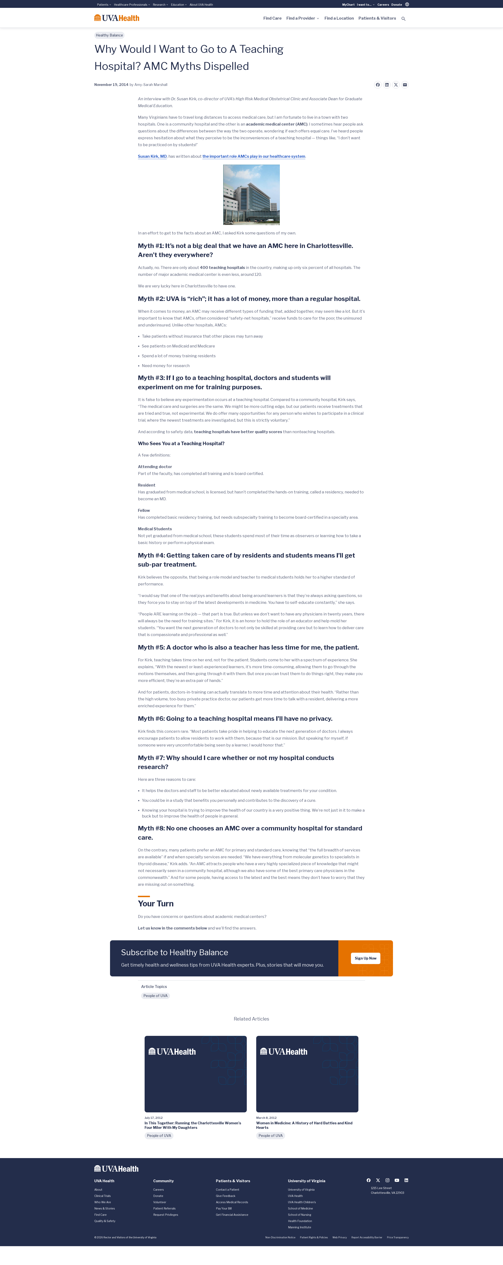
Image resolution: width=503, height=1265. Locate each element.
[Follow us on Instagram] (387, 1180)
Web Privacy (339, 1237)
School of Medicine (300, 1208)
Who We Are (102, 1202)
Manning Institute (299, 1227)
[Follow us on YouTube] (397, 1180)
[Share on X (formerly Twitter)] (396, 84)
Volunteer (159, 1202)
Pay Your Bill (224, 1208)
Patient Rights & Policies (314, 1237)
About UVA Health (201, 4)
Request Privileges (165, 1214)
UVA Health (295, 1196)
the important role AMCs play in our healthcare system (253, 156)
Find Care (272, 18)
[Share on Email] (405, 84)
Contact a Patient (227, 1189)
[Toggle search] (403, 19)
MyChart (348, 4)
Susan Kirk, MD (152, 156)
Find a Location (339, 18)
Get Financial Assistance (232, 1214)
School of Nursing (299, 1214)
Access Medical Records (232, 1202)
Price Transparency (398, 1237)
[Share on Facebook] (378, 84)
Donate (396, 4)
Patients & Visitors (377, 18)
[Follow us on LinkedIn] (406, 1180)
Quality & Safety (104, 1221)
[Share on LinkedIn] (387, 84)
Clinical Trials (102, 1196)
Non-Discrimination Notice (280, 1237)
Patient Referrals (164, 1208)
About (98, 1189)
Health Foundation (300, 1221)
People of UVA (155, 996)
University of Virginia (301, 1189)
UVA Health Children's (302, 1202)
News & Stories (104, 1208)
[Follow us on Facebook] (368, 1180)
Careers (383, 4)
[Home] (116, 17)
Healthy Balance (109, 35)
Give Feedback (225, 1196)
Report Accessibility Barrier (367, 1237)
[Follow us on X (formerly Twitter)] (378, 1180)
